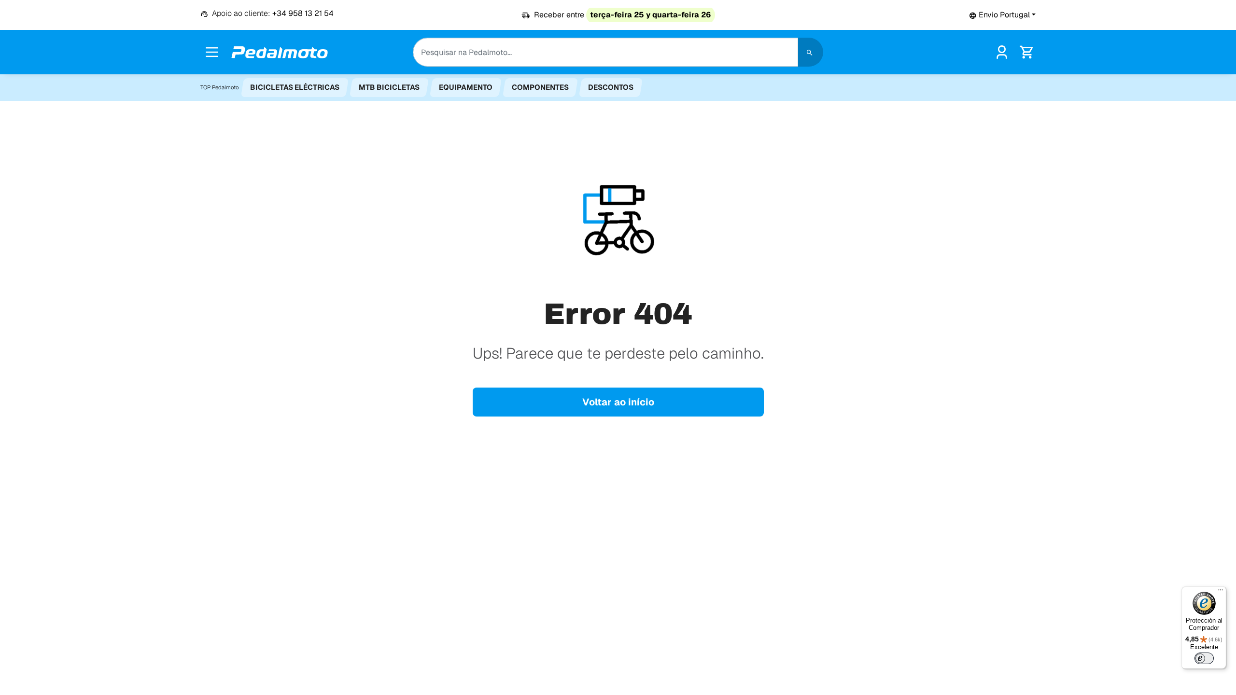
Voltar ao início (618, 402)
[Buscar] (810, 52)
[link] (1002, 51)
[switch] (1204, 658)
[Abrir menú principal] (212, 52)
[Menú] (1220, 592)
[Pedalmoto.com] (279, 52)
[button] (1002, 15)
